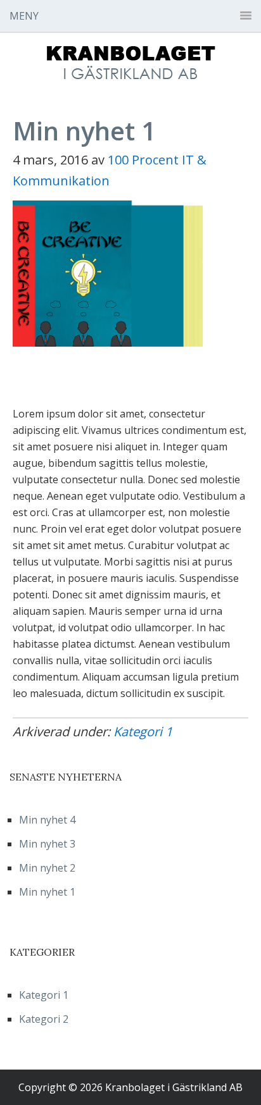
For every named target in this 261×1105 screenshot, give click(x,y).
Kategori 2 (43, 1019)
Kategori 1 (142, 731)
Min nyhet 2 (47, 868)
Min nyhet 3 (47, 844)
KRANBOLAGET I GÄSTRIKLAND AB (130, 64)
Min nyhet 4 (47, 820)
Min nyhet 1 (47, 892)
